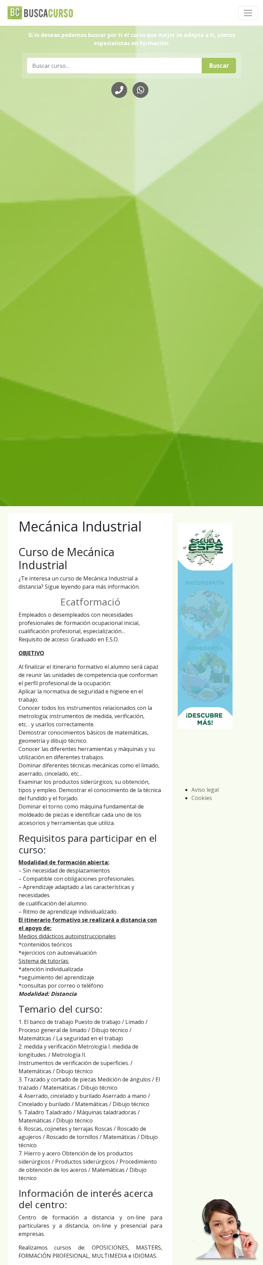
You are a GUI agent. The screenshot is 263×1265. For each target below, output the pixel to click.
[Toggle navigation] (248, 13)
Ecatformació (90, 601)
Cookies (201, 798)
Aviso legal (205, 789)
